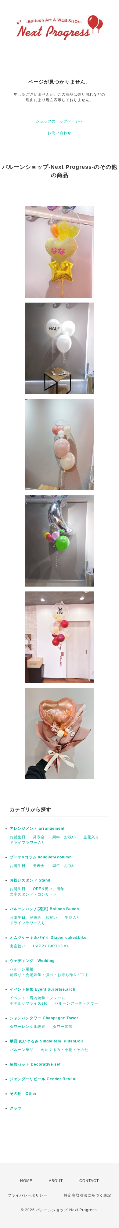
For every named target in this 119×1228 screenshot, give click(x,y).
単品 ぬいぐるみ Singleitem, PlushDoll (46, 1041)
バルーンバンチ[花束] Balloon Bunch (44, 909)
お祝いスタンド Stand (30, 880)
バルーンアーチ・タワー (76, 1003)
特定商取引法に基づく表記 (87, 1195)
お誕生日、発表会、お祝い (33, 917)
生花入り (91, 837)
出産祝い (18, 946)
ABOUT (56, 1181)
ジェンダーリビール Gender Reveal (43, 1079)
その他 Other (23, 1093)
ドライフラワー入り (27, 842)
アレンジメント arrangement (37, 828)
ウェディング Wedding (32, 961)
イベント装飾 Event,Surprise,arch (42, 989)
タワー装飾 (63, 1026)
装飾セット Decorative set (35, 1064)
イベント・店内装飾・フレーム (37, 998)
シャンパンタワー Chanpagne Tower (44, 1018)
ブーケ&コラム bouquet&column (41, 857)
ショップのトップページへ (59, 121)
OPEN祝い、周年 (48, 889)
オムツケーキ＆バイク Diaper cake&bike (48, 937)
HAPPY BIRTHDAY (51, 946)
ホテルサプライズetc (28, 1003)
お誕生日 (18, 837)
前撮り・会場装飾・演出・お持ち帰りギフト (49, 975)
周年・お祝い (64, 837)
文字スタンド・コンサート (33, 894)
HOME (26, 1181)
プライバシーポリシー (27, 1195)
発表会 (39, 837)
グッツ (16, 1108)
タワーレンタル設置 (27, 1026)
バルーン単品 (22, 1050)
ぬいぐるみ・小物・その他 (64, 1050)
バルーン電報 (22, 969)
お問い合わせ (59, 133)
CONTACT (89, 1181)
